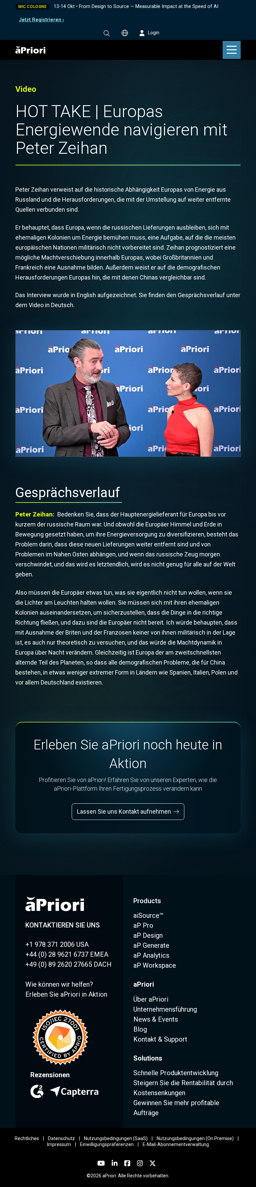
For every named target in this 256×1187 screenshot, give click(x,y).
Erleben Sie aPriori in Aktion (66, 994)
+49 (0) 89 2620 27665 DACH (68, 964)
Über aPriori (150, 999)
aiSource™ (148, 915)
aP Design (148, 935)
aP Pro (143, 925)
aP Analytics (151, 955)
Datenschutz (61, 1138)
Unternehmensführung (165, 1009)
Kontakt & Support (160, 1039)
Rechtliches (27, 1138)
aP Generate (151, 945)
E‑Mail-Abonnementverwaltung (176, 1144)
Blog (140, 1029)
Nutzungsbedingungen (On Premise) (195, 1138)
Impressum (59, 1144)
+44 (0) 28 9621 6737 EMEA (66, 954)
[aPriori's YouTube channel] (101, 1163)
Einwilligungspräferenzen (107, 1144)
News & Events (155, 1019)
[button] (106, 33)
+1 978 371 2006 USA (57, 944)
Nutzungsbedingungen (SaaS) (116, 1138)
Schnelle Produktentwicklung (175, 1073)
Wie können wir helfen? (59, 984)
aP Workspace (154, 965)
